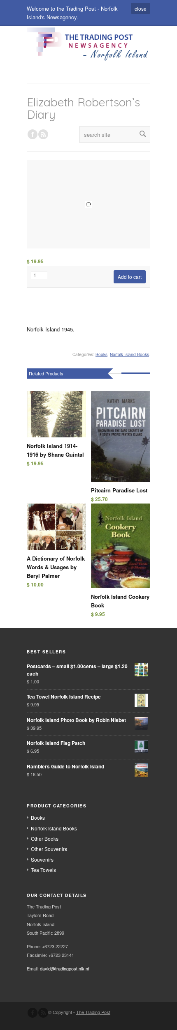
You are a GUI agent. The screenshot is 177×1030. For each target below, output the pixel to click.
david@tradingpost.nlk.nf (64, 968)
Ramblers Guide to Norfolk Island (65, 766)
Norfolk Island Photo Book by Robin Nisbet (76, 720)
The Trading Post (93, 1012)
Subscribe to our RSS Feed (43, 1013)
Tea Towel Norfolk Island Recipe (64, 696)
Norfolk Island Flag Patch (56, 743)
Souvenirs (42, 859)
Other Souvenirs (49, 848)
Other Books (44, 838)
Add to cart (130, 276)
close (141, 8)
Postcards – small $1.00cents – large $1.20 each (77, 669)
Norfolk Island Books (129, 354)
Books (101, 354)
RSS (43, 134)
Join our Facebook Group (32, 134)
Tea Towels (43, 869)
